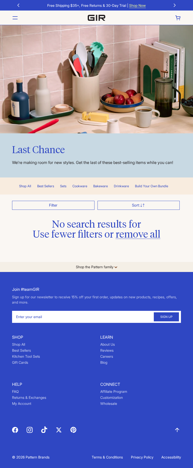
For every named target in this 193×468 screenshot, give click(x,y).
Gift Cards (20, 362)
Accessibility (171, 457)
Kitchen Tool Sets (26, 356)
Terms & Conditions (107, 457)
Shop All (18, 344)
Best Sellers (21, 350)
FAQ (15, 391)
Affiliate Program (113, 391)
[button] (18, 5)
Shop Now (137, 5)
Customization (111, 397)
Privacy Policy (142, 457)
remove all (138, 235)
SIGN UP (166, 317)
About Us (107, 344)
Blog (103, 362)
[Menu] (15, 18)
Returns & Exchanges (29, 397)
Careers (106, 356)
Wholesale (108, 403)
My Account (21, 403)
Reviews (107, 350)
